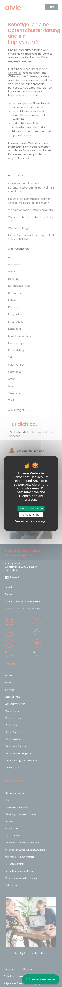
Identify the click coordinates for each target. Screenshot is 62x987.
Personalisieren (31, 514)
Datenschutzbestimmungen (31, 521)
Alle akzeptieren (32, 508)
